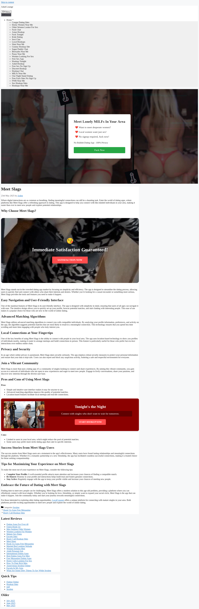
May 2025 (10, 605)
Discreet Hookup (19, 68)
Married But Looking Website (19, 546)
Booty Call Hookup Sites (14, 513)
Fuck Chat (16, 30)
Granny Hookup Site (21, 47)
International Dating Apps (17, 553)
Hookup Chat (18, 71)
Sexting (16, 507)
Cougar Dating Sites (20, 22)
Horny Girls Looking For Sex (19, 561)
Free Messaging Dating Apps (18, 558)
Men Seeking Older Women (18, 529)
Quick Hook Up (13, 527)
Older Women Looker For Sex (25, 27)
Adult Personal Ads (14, 551)
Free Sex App (18, 59)
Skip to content (7, 2)
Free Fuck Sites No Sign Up (24, 78)
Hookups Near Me (20, 85)
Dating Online (12, 582)
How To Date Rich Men (16, 563)
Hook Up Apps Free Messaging (16, 510)
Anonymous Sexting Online (18, 566)
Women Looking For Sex (23, 56)
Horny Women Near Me (22, 25)
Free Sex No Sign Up (21, 66)
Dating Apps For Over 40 (17, 524)
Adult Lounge (7, 7)
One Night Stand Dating (22, 76)
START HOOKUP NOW (90, 422)
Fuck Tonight (17, 34)
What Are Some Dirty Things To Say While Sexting (28, 570)
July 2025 (10, 601)
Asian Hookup (18, 32)
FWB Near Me (18, 81)
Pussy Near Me (18, 54)
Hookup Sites (12, 584)
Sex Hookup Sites (19, 83)
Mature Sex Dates (14, 534)
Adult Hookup (18, 64)
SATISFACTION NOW (70, 260)
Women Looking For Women (19, 531)
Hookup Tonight (19, 61)
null (8, 587)
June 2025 (10, 603)
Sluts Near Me (18, 44)
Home (9, 20)
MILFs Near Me (19, 73)
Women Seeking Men (15, 548)
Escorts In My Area (14, 568)
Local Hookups (18, 42)
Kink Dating (17, 37)
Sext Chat (16, 39)
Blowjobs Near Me (20, 51)
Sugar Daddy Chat (20, 49)
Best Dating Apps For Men (18, 556)
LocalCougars (58, 500)
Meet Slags (11, 541)
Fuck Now (99, 150)
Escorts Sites (11, 536)
